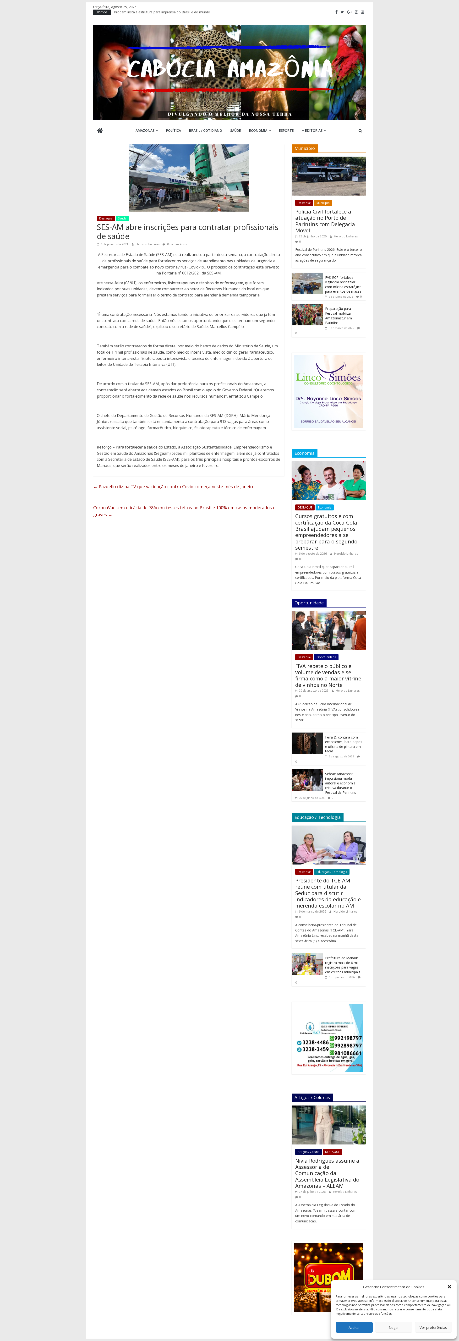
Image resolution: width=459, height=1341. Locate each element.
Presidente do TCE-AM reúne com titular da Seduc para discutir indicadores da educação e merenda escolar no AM (328, 893)
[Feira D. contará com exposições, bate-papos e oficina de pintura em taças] (307, 735)
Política (173, 130)
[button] (449, 1286)
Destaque (105, 218)
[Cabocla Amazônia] (99, 131)
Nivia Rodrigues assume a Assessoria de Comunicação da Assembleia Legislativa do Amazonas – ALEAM (327, 1173)
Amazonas (145, 130)
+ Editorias (312, 130)
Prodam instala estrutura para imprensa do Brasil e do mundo (162, 13)
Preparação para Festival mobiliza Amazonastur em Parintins (338, 315)
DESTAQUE (305, 507)
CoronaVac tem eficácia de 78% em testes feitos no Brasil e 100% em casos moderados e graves (184, 511)
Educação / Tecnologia (332, 872)
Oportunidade (326, 657)
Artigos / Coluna (308, 1152)
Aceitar (354, 1327)
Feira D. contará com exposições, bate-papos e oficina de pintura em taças (343, 744)
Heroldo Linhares (148, 244)
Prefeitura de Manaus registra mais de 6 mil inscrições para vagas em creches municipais (342, 965)
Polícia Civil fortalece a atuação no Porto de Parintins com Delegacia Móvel (325, 221)
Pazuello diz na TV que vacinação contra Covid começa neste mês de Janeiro (174, 486)
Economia (258, 130)
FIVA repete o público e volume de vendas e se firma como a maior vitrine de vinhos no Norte (328, 675)
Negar (394, 1327)
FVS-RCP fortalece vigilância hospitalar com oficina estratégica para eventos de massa (343, 284)
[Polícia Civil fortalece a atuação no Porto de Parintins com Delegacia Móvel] (329, 159)
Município (323, 203)
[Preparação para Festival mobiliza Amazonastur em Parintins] (307, 306)
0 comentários (176, 244)
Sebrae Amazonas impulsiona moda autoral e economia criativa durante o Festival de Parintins (340, 783)
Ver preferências (433, 1327)
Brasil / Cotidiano (205, 130)
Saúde (235, 130)
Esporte (286, 130)
